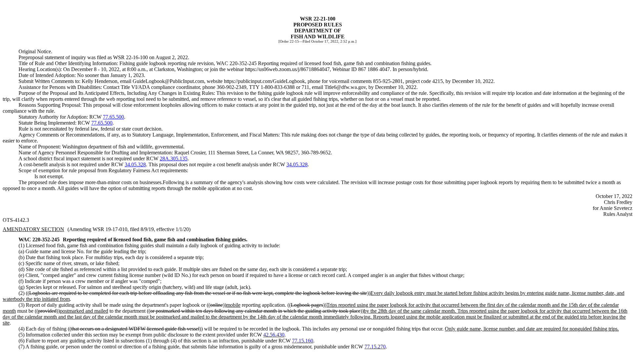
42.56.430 (273, 334)
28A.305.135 (174, 158)
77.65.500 (113, 117)
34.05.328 (135, 164)
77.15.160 (302, 340)
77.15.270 (375, 346)
